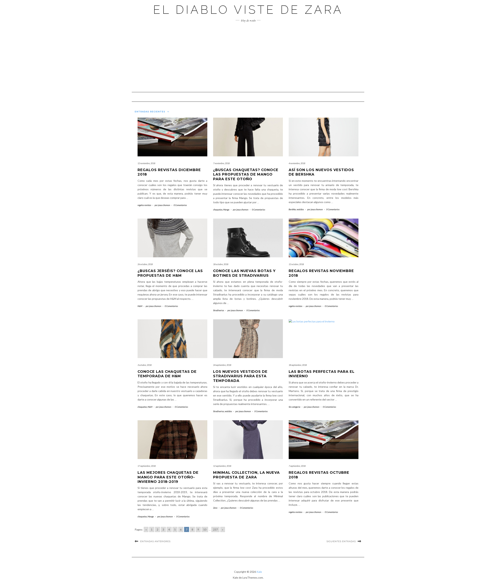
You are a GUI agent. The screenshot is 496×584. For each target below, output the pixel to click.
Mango (226, 209)
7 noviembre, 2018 (221, 163)
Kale (259, 571)
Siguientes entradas (341, 541)
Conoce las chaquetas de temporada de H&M (167, 374)
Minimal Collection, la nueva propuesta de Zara (246, 474)
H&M (140, 306)
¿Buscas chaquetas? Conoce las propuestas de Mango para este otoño (245, 174)
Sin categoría (294, 407)
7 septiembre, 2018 (297, 466)
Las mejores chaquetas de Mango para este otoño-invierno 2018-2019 (168, 477)
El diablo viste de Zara (248, 9)
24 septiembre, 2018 (222, 365)
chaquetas (217, 209)
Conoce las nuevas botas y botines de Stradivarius (244, 273)
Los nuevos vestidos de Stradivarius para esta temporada (240, 376)
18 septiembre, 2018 (298, 365)
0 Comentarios (180, 205)
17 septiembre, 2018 (147, 466)
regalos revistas (144, 205)
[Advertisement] (248, 57)
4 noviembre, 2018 (297, 163)
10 (204, 529)
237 (215, 529)
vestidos (300, 209)
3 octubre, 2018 (145, 365)
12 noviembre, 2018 (146, 163)
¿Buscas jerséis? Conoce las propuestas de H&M (170, 273)
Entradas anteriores (155, 541)
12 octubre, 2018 (296, 264)
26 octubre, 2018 (145, 264)
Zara (215, 507)
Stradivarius (218, 310)
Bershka (292, 209)
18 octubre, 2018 (220, 264)
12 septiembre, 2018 (222, 466)
